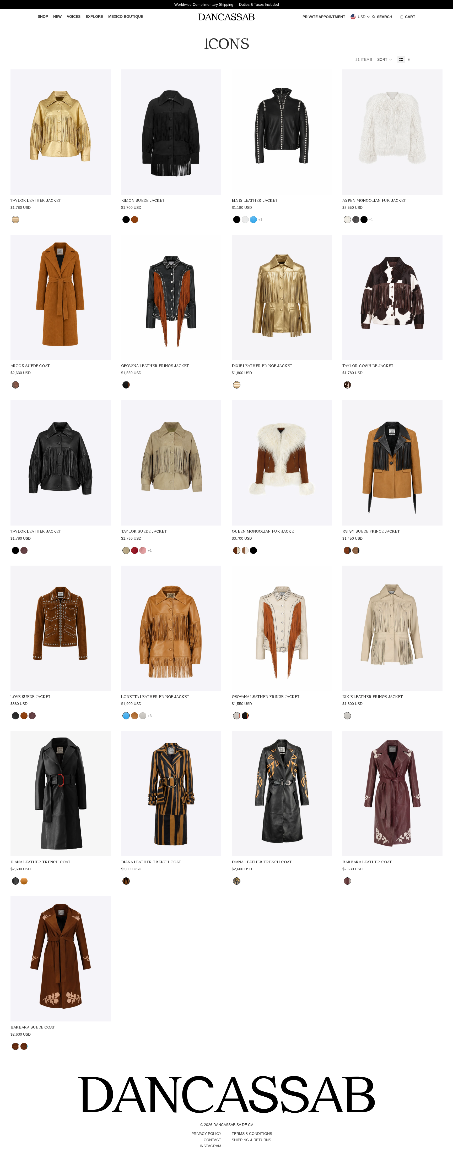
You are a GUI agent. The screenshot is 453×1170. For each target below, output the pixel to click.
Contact (212, 1140)
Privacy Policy (206, 1133)
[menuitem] (43, 17)
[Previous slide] (18, 132)
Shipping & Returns (251, 1140)
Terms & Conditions (252, 1133)
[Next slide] (103, 132)
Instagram (210, 1146)
